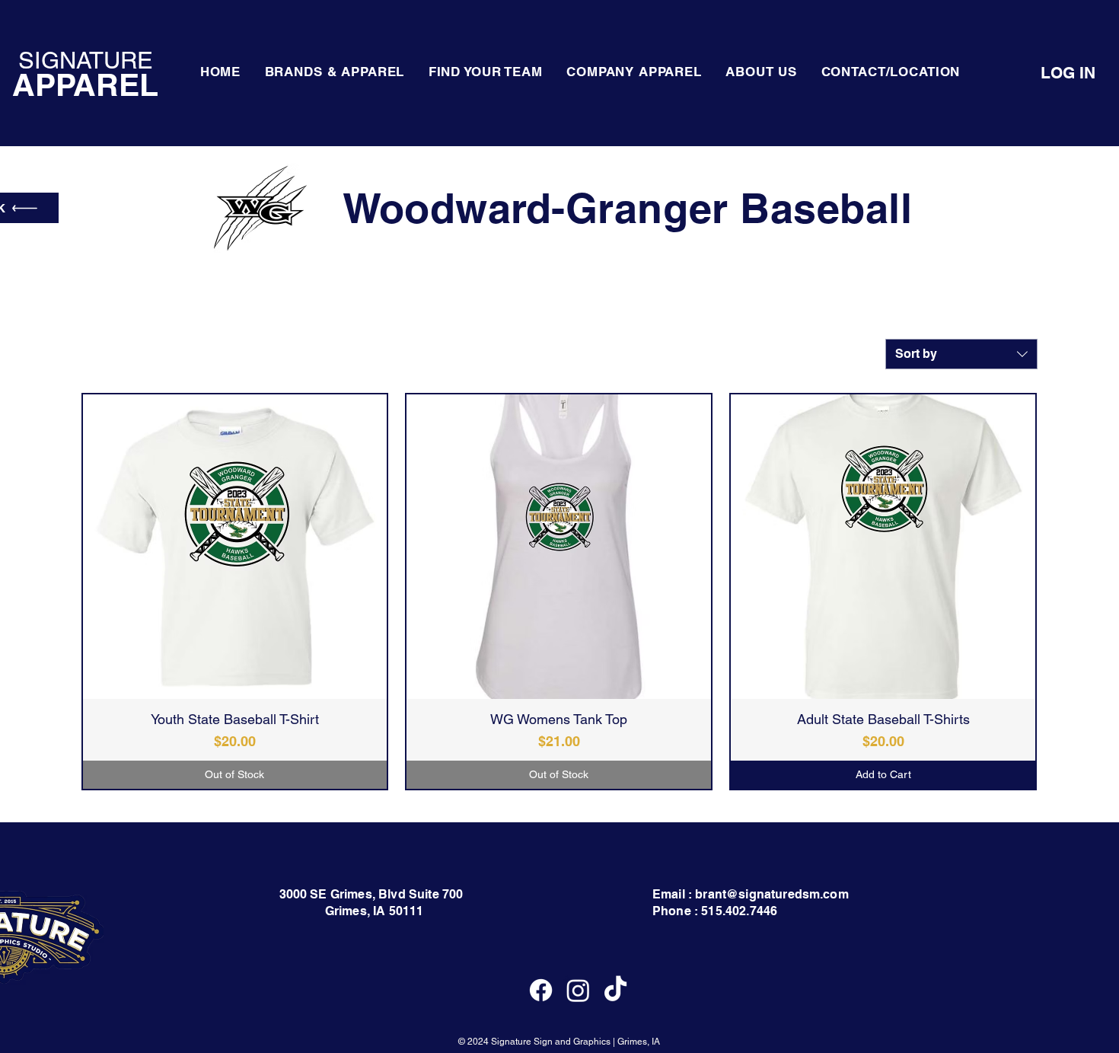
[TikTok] (615, 990)
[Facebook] (541, 990)
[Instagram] (578, 990)
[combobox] (961, 354)
